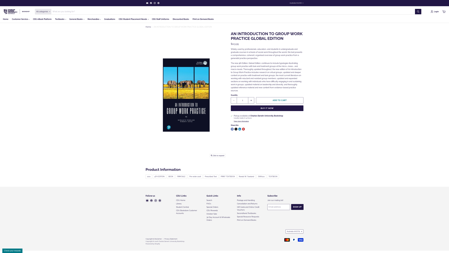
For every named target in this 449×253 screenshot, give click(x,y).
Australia (296, 3)
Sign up (297, 207)
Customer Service (20, 19)
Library (179, 204)
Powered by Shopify (153, 244)
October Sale (211, 214)
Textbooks (60, 19)
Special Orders (212, 207)
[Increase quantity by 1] (251, 100)
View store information (241, 121)
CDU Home (180, 200)
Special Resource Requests (248, 217)
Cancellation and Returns (247, 204)
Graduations (109, 19)
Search (209, 200)
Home (5, 19)
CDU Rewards (212, 210)
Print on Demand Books (203, 19)
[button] (435, 11)
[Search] (418, 11)
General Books (76, 19)
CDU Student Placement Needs (133, 19)
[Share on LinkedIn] (239, 129)
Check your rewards (12, 251)
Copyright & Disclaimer (154, 239)
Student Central (182, 207)
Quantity (234, 95)
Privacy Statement (170, 239)
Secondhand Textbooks (246, 213)
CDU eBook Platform (42, 19)
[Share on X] (236, 129)
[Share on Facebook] (232, 129)
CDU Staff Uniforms (160, 19)
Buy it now (267, 108)
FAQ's (208, 204)
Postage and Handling (246, 200)
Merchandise (94, 19)
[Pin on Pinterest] (243, 129)
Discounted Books (181, 19)
